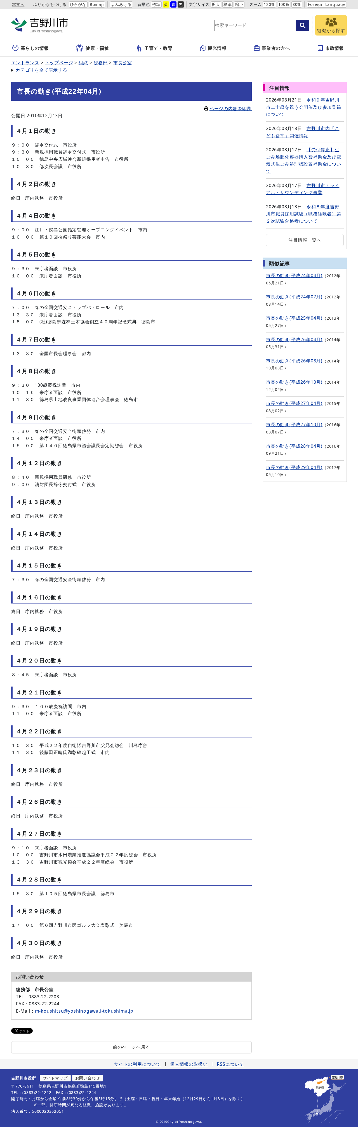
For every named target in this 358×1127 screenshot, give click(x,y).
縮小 (239, 4)
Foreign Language (327, 4)
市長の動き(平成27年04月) (294, 403)
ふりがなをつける (49, 4)
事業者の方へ (276, 48)
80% (297, 4)
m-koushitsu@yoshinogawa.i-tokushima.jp (84, 1011)
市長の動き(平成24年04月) (294, 275)
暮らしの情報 (35, 48)
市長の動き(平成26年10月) (294, 382)
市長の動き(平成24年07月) (294, 297)
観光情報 (217, 48)
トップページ (59, 63)
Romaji (97, 4)
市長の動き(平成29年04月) (294, 467)
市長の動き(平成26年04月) (294, 339)
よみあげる (121, 4)
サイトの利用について (137, 1064)
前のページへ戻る (131, 1047)
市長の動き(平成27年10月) (294, 424)
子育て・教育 (158, 48)
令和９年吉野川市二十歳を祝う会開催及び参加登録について (303, 107)
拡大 (216, 4)
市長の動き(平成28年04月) (294, 446)
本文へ (18, 4)
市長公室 (122, 63)
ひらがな (78, 4)
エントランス (25, 63)
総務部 (101, 63)
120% (269, 4)
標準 (156, 4)
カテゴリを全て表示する (41, 70)
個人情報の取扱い (189, 1064)
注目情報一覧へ (304, 240)
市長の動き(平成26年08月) (294, 361)
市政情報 (334, 48)
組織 (83, 63)
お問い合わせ (87, 1078)
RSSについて (230, 1064)
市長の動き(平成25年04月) (294, 318)
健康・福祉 (97, 48)
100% (283, 4)
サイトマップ (55, 1078)
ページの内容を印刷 (230, 108)
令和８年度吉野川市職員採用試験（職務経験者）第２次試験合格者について (303, 214)
